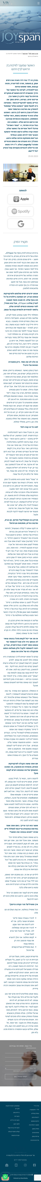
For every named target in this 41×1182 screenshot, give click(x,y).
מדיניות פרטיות (35, 1140)
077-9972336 (20, 1160)
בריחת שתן (16, 1112)
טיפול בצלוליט (35, 1113)
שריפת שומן (35, 1136)
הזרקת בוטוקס (35, 1121)
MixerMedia (24, 1178)
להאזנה (23, 190)
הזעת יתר (17, 1116)
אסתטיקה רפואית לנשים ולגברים (13, 1107)
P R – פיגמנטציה (34, 1110)
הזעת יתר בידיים (15, 1120)
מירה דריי (36, 1106)
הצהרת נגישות (16, 1135)
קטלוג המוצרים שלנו (14, 1132)
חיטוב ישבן (17, 1124)
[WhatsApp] (5, 1177)
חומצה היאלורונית (34, 1125)
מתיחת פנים (35, 1133)
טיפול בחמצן (35, 1129)
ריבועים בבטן (35, 1117)
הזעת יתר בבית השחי (14, 1128)
